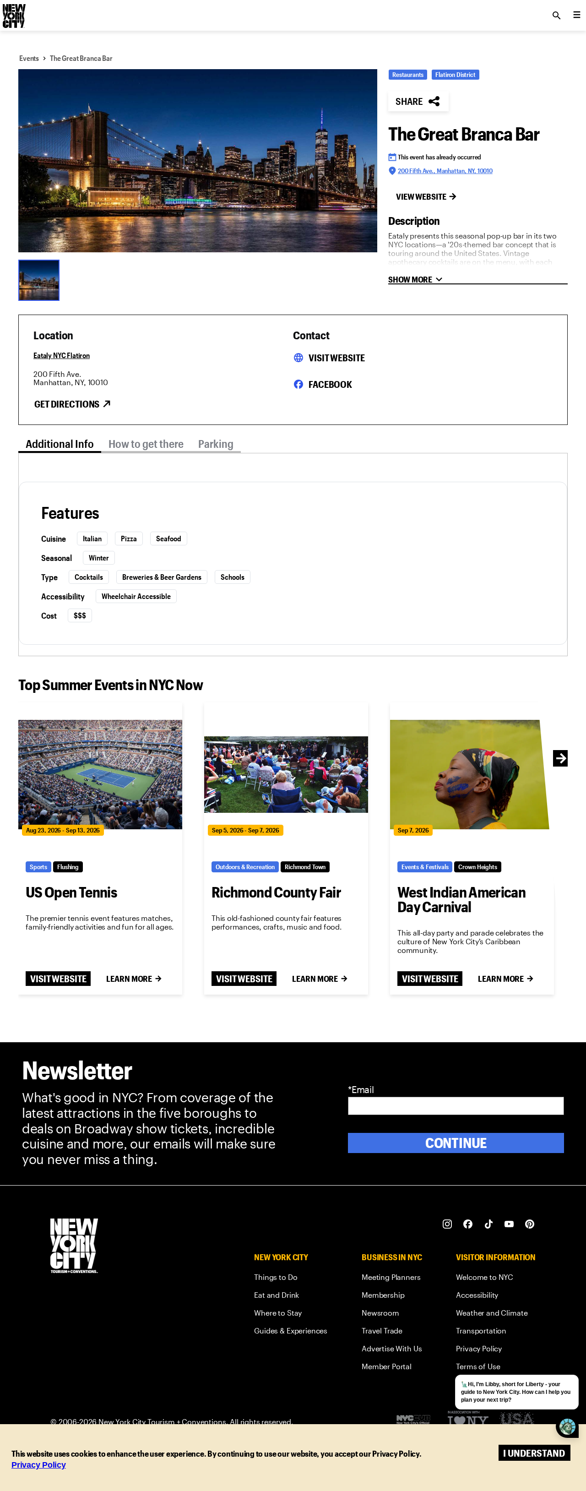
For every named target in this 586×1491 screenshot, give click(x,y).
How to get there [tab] (146, 443)
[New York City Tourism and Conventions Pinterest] (530, 1224)
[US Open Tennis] (100, 774)
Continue (456, 1143)
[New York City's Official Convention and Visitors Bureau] (417, 1422)
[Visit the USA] (517, 1422)
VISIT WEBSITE (58, 978)
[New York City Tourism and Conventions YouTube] (509, 1224)
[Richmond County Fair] (286, 774)
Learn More (129, 979)
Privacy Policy (38, 1464)
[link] (290, 1278)
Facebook (330, 384)
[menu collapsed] (577, 15)
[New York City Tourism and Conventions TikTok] (488, 1224)
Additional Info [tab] (60, 443)
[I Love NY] (468, 1422)
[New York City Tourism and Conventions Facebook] (468, 1224)
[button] (197, 160)
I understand (534, 1452)
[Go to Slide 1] (41, 279)
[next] (561, 758)
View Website (421, 196)
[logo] (13, 13)
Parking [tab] (215, 443)
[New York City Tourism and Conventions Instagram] (447, 1224)
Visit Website (336, 357)
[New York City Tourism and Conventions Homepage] (74, 1247)
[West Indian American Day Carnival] (472, 774)
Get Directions (66, 403)
